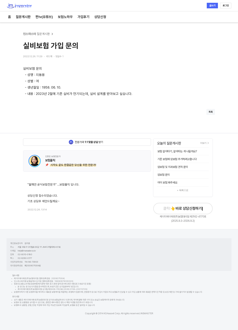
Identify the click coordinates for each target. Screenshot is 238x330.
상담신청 (100, 17)
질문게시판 (23, 17)
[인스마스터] (19, 5)
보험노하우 (65, 17)
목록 (211, 111)
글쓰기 (212, 5)
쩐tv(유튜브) (44, 17)
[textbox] (119, 81)
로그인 (226, 5)
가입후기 (83, 17)
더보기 (203, 143)
